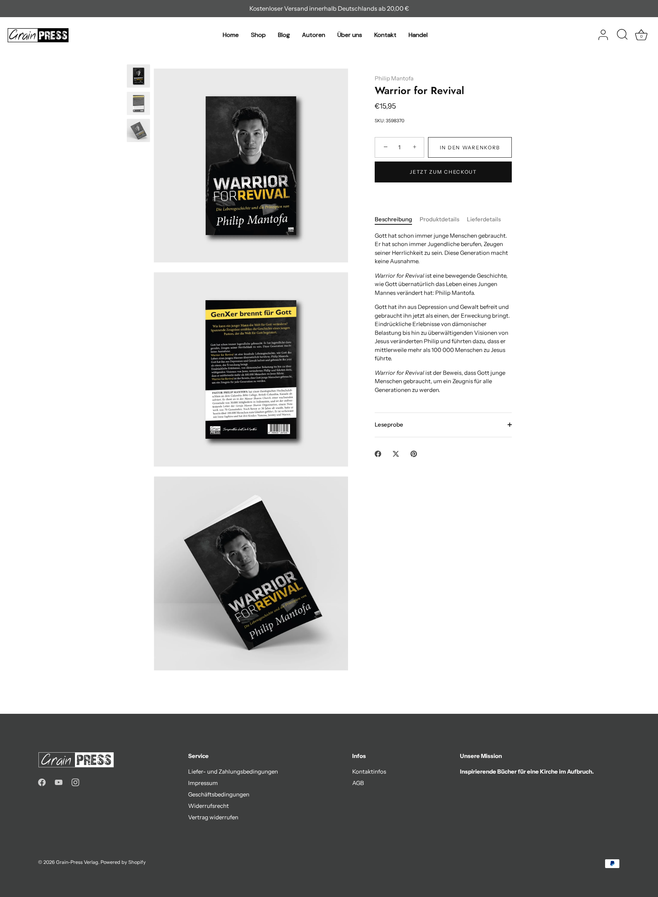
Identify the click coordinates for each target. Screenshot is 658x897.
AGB (358, 783)
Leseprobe (389, 424)
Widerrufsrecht (208, 805)
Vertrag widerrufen (213, 817)
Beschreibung (393, 219)
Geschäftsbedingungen (218, 794)
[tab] (397, 219)
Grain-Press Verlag (77, 862)
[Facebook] (42, 781)
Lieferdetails (484, 219)
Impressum (203, 783)
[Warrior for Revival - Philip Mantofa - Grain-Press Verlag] (138, 76)
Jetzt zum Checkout (443, 172)
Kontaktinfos (369, 771)
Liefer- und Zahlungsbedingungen (233, 771)
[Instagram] (75, 781)
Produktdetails (439, 219)
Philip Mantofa (394, 78)
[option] (138, 77)
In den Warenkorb (470, 147)
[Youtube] (58, 781)
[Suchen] (622, 35)
